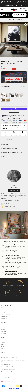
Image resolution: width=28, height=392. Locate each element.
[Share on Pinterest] (9, 139)
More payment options (14, 112)
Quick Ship (3, 327)
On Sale (3, 329)
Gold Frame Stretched (8, 100)
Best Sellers (3, 331)
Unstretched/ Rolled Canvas (3, 95)
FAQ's (2, 307)
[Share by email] (11, 139)
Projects (3, 346)
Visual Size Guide (23, 86)
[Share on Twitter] (7, 139)
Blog (2, 348)
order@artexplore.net (10, 369)
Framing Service (4, 316)
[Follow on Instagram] (5, 377)
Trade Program (4, 318)
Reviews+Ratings (4, 310)
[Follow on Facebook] (2, 377)
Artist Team (3, 342)
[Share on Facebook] (5, 139)
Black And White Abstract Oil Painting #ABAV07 (16, 20)
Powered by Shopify (16, 383)
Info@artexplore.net (11, 366)
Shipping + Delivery (5, 312)
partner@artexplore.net (13, 371)
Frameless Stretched (8, 95)
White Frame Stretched (21, 95)
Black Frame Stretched (12, 95)
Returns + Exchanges (5, 314)
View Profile (14, 190)
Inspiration (3, 333)
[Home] (2, 19)
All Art (2, 325)
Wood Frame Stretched (3, 100)
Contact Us (3, 344)
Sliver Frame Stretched (16, 95)
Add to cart (14, 105)
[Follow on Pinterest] (8, 377)
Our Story (3, 340)
